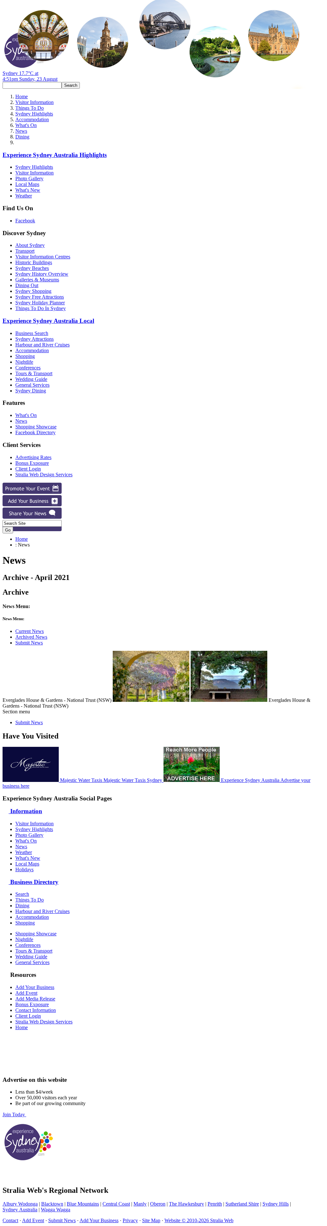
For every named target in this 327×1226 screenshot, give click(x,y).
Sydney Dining (30, 390)
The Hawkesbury (186, 1204)
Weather (23, 195)
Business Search (31, 333)
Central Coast (116, 1204)
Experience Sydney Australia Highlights (55, 155)
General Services (32, 385)
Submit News (29, 642)
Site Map (151, 1220)
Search (22, 894)
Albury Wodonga (20, 1204)
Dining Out (26, 285)
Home (21, 96)
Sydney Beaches (32, 268)
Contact (10, 1220)
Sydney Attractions (34, 339)
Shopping (25, 356)
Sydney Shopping (33, 291)
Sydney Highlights (34, 113)
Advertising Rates (33, 457)
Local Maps (27, 184)
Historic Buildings (33, 262)
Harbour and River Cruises (42, 344)
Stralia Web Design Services (43, 474)
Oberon (157, 1204)
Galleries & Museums (37, 279)
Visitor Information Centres (42, 256)
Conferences (28, 367)
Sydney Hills (275, 1204)
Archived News (31, 637)
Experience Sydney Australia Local (48, 320)
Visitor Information (34, 102)
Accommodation (32, 119)
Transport (24, 251)
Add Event (26, 993)
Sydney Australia (20, 1209)
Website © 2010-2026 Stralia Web (198, 1220)
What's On (26, 125)
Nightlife (24, 362)
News (21, 131)
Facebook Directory (35, 432)
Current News (29, 631)
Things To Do (29, 108)
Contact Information (35, 1010)
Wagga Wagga (55, 1209)
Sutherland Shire (242, 1204)
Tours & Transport (33, 373)
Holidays (24, 869)
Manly (140, 1204)
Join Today (14, 1114)
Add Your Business (34, 987)
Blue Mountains (83, 1204)
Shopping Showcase (36, 426)
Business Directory (33, 882)
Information (25, 811)
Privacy (130, 1220)
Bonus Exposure (32, 463)
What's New (27, 190)
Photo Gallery (29, 178)
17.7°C (30, 76)
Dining (22, 136)
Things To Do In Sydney (40, 308)
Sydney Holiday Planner (40, 302)
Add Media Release (35, 998)
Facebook (25, 220)
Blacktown (52, 1204)
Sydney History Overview (41, 274)
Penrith (215, 1204)
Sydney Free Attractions (39, 297)
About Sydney (30, 245)
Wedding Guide (31, 379)
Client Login (28, 469)
